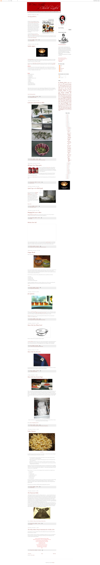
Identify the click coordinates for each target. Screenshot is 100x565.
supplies (62, 106)
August (68, 164)
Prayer (67, 103)
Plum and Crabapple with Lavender (41, 312)
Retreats (59, 105)
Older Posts (54, 553)
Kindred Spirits (39, 319)
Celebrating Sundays (31, 59)
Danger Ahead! (31, 252)
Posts (60, 75)
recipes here (53, 64)
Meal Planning (67, 99)
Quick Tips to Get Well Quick (35, 188)
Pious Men (31, 524)
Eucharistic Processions (66, 91)
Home (42, 553)
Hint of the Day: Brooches (34, 352)
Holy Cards (69, 95)
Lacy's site (48, 167)
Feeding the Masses (32, 40)
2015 (67, 121)
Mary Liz (61, 69)
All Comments (61, 77)
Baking (66, 84)
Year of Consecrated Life (67, 109)
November (68, 128)
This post (29, 315)
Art (63, 83)
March (68, 170)
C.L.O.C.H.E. (67, 85)
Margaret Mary (62, 68)
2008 (67, 177)
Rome (61, 105)
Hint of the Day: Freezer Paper (35, 377)
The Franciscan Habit (33, 493)
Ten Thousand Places (34, 311)
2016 (67, 119)
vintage (61, 107)
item (35, 193)
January (68, 173)
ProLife (62, 104)
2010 (67, 174)
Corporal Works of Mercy (62, 88)
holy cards (67, 95)
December (68, 127)
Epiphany (62, 91)
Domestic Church (62, 90)
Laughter (64, 98)
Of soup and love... (32, 16)
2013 (67, 123)
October (68, 129)
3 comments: (39, 523)
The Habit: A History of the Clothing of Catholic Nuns (38, 521)
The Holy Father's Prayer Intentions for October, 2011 (41, 529)
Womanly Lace (69, 108)
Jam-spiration (31, 294)
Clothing (36, 371)
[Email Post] (39, 39)
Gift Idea (67, 94)
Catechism (70, 85)
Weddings (68, 107)
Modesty (62, 100)
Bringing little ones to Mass (34, 212)
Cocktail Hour (63, 87)
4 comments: (36, 206)
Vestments (59, 107)
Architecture (61, 83)
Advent (68, 82)
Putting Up (65, 104)
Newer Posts (29, 553)
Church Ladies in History (68, 86)
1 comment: (36, 39)
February (68, 171)
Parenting (31, 218)
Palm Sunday (65, 101)
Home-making (41, 346)
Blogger (53, 562)
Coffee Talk (66, 87)
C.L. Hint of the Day (32, 346)
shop (34, 316)
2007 (67, 178)
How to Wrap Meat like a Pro (34, 422)
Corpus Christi (69, 88)
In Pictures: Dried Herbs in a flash (36, 102)
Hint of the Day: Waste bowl (35, 325)
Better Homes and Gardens (36, 63)
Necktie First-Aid (32, 222)
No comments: (37, 96)
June (68, 166)
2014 (67, 122)
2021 (67, 114)
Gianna (61, 65)
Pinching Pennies (46, 425)
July (68, 165)
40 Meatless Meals (62, 82)
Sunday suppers (31, 46)
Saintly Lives (67, 105)
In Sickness (61, 97)
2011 (67, 126)
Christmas (63, 86)
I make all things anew (68, 96)
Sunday (35, 97)
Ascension (61, 84)
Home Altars (59, 96)
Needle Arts (68, 100)
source (29, 285)
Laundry (67, 98)
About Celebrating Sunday (31, 94)
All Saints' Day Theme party (35, 165)
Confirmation (69, 87)
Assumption (64, 84)
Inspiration (36, 319)
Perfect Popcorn (32, 431)
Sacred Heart (63, 105)
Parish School (61, 102)
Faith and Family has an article (32, 214)
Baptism (68, 84)
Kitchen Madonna (37, 288)
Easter (67, 90)
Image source (29, 203)
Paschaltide (64, 102)
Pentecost (68, 102)
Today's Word (65, 106)
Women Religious (61, 109)
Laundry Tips (69, 98)
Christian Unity (60, 86)
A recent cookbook (30, 341)
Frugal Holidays (62, 94)
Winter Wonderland (65, 108)
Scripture (70, 105)
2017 (67, 118)
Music (64, 100)
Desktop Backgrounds (65, 89)
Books (70, 84)
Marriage (64, 99)
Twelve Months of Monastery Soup (34, 22)
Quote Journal (69, 104)
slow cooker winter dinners (32, 37)
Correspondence (60, 89)
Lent (59, 99)
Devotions (69, 89)
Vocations (66, 107)
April (68, 169)
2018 (67, 117)
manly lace (61, 99)
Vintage (64, 107)
